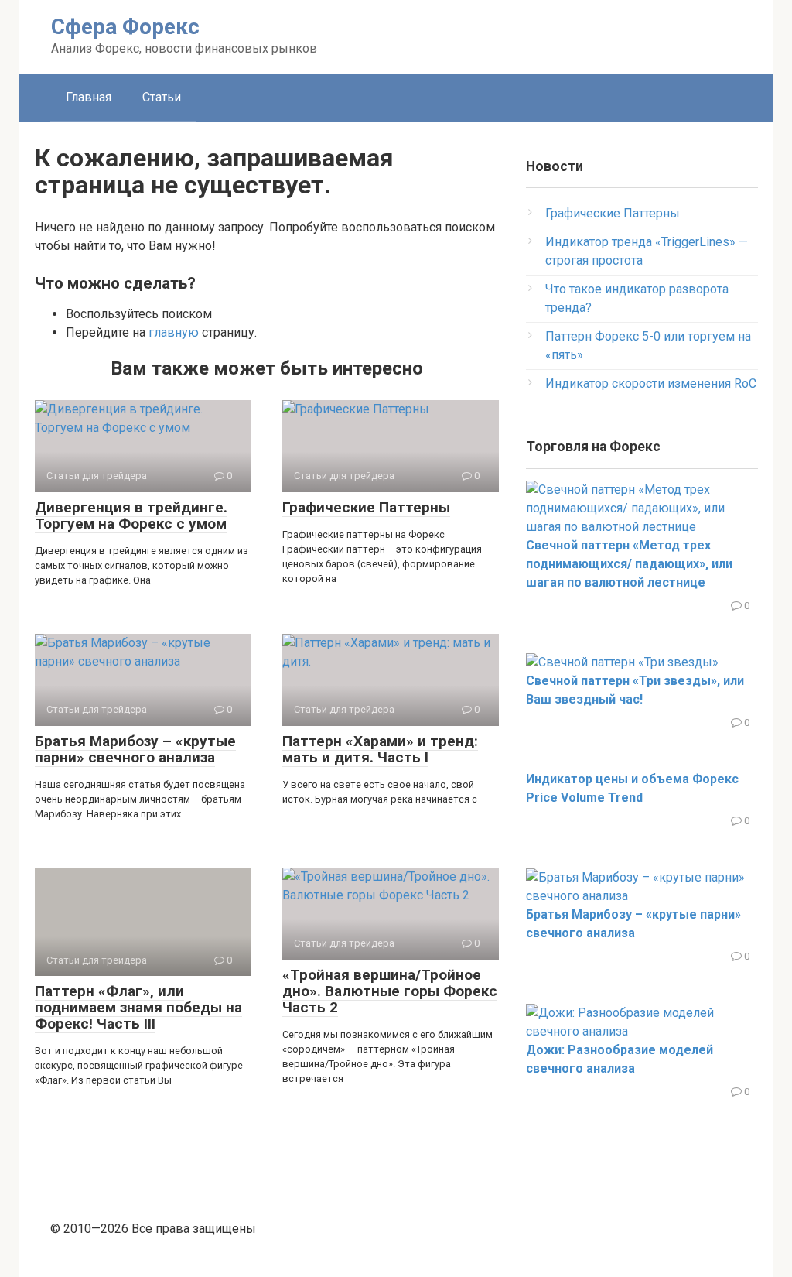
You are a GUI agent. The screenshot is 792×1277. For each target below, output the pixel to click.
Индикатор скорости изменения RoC (650, 383)
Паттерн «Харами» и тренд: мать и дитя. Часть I (380, 749)
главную (173, 332)
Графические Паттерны (366, 507)
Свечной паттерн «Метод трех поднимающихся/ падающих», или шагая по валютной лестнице (629, 564)
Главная (88, 97)
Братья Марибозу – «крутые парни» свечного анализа (135, 749)
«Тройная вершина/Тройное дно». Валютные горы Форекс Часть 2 (389, 991)
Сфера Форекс (125, 26)
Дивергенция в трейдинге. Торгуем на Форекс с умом (131, 515)
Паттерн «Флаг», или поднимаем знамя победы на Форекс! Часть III (138, 1007)
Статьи (161, 97)
